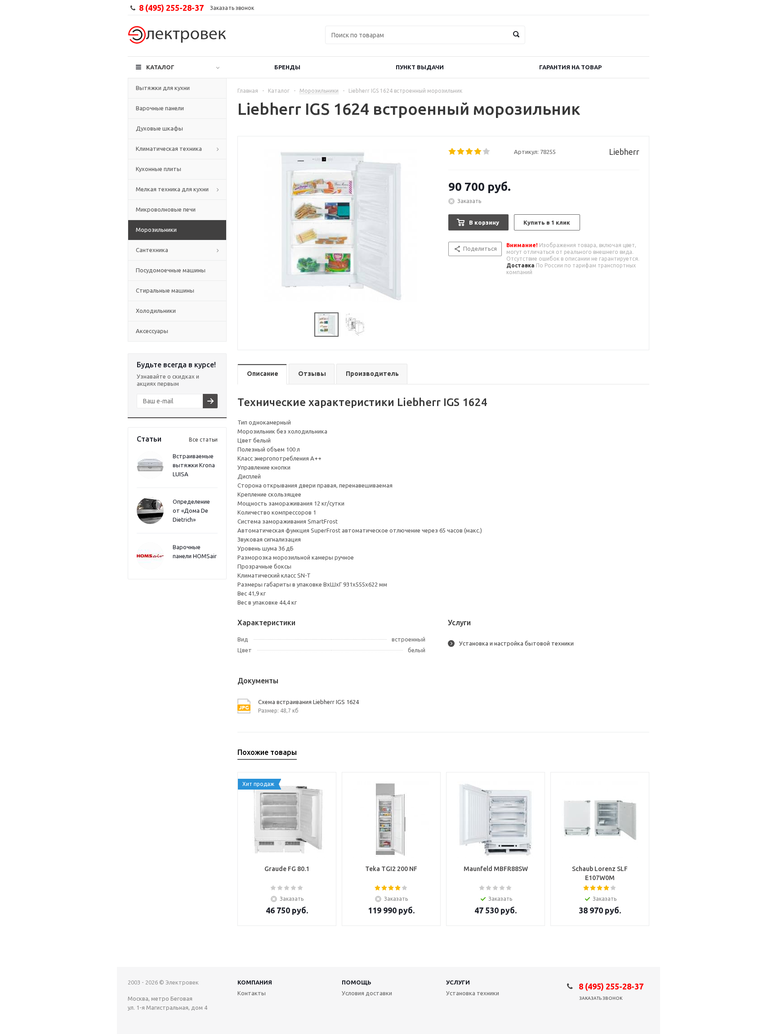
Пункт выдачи (420, 67)
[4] (478, 151)
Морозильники (156, 229)
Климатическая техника (169, 148)
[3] (469, 151)
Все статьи (203, 439)
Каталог (160, 67)
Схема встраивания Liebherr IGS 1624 (308, 702)
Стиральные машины (165, 290)
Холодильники (156, 310)
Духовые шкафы (159, 128)
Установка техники (472, 993)
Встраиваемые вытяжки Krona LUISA (194, 465)
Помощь (356, 982)
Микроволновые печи (166, 209)
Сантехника (152, 250)
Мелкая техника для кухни (172, 189)
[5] (486, 151)
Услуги (458, 982)
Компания (254, 982)
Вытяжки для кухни (163, 88)
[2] (461, 151)
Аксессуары (152, 331)
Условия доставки (367, 993)
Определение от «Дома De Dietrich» (191, 510)
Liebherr (624, 151)
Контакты (251, 993)
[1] (452, 151)
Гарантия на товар (570, 67)
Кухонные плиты (158, 169)
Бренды (287, 67)
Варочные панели (160, 108)
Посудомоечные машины (170, 270)
